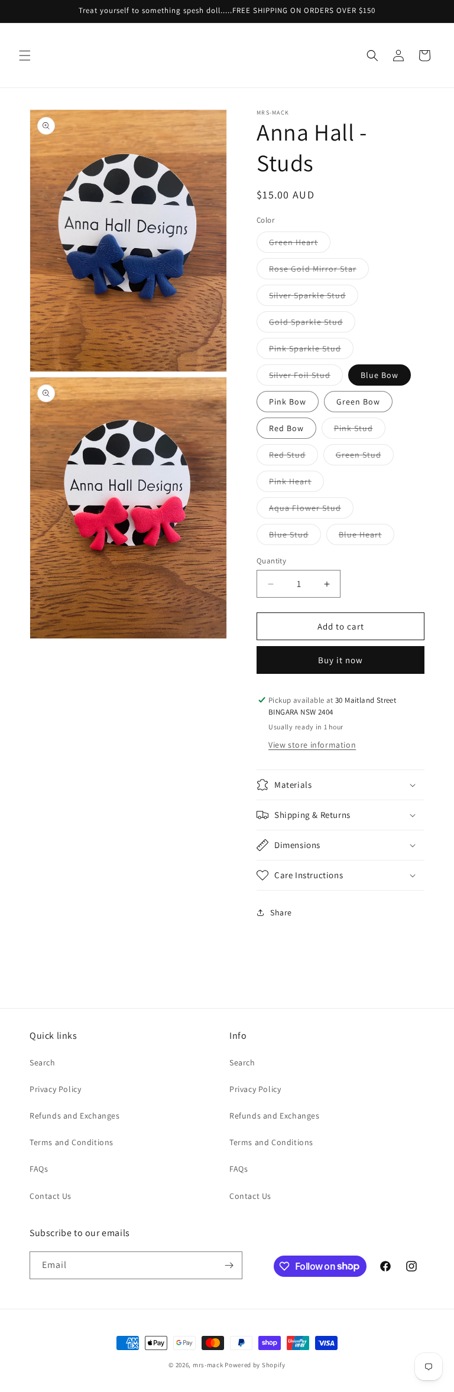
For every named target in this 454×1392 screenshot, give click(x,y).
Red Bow (286, 428)
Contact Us (51, 1196)
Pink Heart (296, 483)
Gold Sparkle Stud (312, 324)
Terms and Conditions (72, 1142)
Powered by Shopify (255, 1365)
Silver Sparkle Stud (313, 297)
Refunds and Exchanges (75, 1115)
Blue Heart (366, 537)
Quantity (271, 561)
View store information (312, 744)
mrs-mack (208, 1365)
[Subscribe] (229, 1265)
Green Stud (365, 457)
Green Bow (358, 401)
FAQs (39, 1168)
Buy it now (340, 660)
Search (43, 1062)
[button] (25, 56)
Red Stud (293, 457)
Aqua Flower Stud (311, 510)
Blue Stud (295, 537)
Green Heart (299, 244)
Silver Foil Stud (306, 377)
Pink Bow (287, 401)
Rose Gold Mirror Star (319, 271)
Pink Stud (359, 430)
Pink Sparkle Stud (311, 351)
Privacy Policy (55, 1089)
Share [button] (281, 912)
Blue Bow (379, 375)
